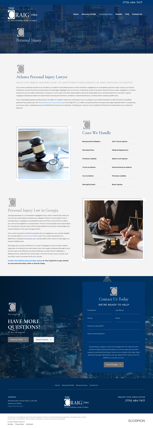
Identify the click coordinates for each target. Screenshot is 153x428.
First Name (91, 310)
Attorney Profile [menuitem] (89, 14)
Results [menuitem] (118, 14)
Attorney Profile (68, 385)
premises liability (31, 236)
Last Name (119, 310)
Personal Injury (81, 385)
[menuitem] (10, 424)
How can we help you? (96, 333)
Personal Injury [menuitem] (105, 14)
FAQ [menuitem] (127, 14)
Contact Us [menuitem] (137, 14)
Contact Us (94, 385)
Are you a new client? (95, 326)
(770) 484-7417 (132, 2)
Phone (90, 318)
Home (57, 385)
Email (117, 318)
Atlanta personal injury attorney (51, 102)
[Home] (22, 14)
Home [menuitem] (76, 14)
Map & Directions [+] (15, 406)
